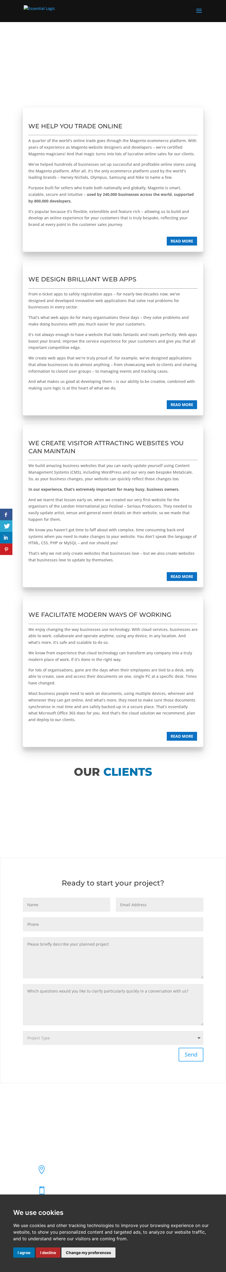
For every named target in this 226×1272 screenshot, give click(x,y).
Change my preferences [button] (88, 1252)
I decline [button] (48, 1252)
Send (191, 1054)
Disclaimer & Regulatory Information (56, 1143)
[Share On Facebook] (6, 514)
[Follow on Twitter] (38, 1116)
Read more (182, 241)
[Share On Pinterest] (6, 549)
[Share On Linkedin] (6, 537)
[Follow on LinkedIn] (49, 1116)
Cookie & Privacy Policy (44, 1153)
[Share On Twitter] (6, 526)
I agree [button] (24, 1252)
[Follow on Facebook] (27, 1116)
